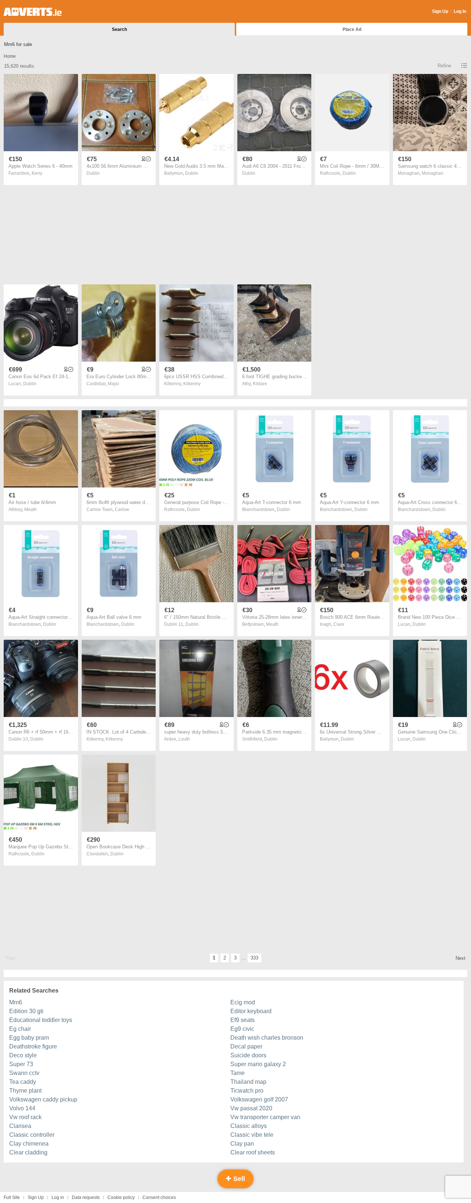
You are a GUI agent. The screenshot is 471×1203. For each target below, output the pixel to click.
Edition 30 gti (26, 1011)
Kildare (260, 383)
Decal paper (246, 1046)
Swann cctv (24, 1073)
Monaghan (432, 173)
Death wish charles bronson (266, 1038)
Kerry (37, 173)
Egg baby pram (29, 1038)
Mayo (113, 383)
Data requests (86, 1197)
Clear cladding (28, 1152)
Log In (460, 11)
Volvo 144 (22, 1108)
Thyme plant (25, 1090)
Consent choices (159, 1197)
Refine (444, 65)
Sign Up (440, 11)
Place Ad (352, 29)
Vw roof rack (25, 1117)
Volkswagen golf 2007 (259, 1099)
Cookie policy (121, 1197)
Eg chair (20, 1029)
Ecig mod (242, 1002)
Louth (184, 739)
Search (119, 29)
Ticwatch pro (246, 1090)
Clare (338, 624)
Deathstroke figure (33, 1046)
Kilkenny (192, 383)
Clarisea (20, 1126)
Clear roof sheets (252, 1152)
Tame (237, 1073)
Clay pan (242, 1143)
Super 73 (21, 1064)
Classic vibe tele (251, 1135)
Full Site (12, 1197)
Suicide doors (248, 1055)
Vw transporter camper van (265, 1117)
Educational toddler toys (40, 1020)
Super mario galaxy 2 (258, 1064)
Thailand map (248, 1082)
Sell (238, 1178)
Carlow (122, 509)
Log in (58, 1197)
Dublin (93, 173)
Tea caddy (22, 1082)
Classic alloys (248, 1126)
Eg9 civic (242, 1029)
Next (460, 958)
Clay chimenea (29, 1143)
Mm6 (15, 1002)
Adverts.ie (32, 12)
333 (254, 958)
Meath (30, 509)
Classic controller (31, 1135)
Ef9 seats (242, 1020)
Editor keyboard (251, 1011)
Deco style (23, 1055)
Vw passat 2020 (251, 1108)
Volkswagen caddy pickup (43, 1099)
